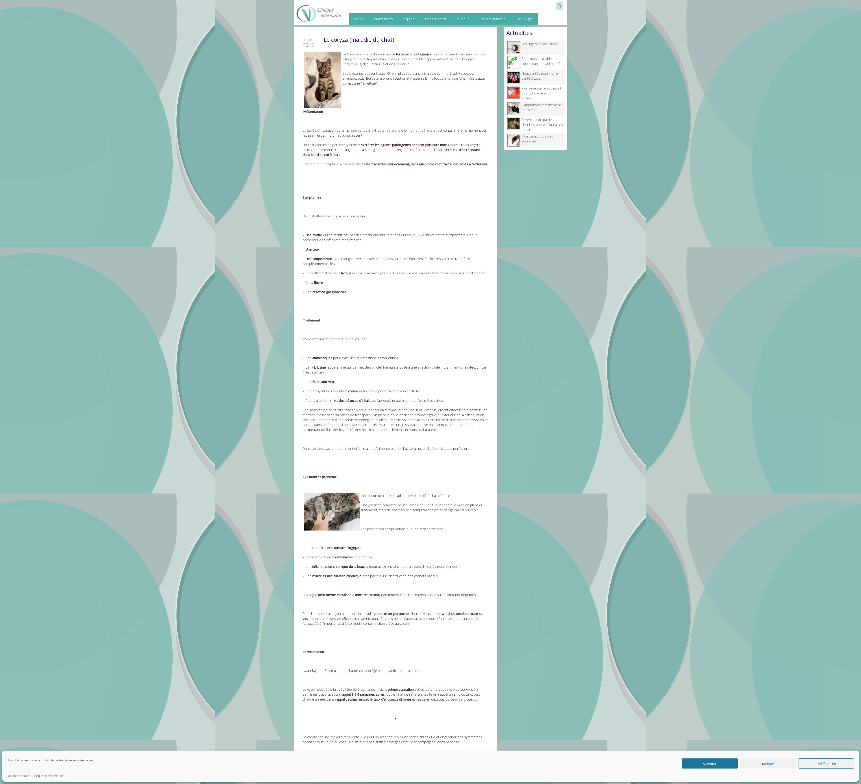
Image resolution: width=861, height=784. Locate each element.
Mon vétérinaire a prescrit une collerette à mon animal (541, 93)
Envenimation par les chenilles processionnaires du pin (542, 124)
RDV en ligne (524, 19)
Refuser (768, 763)
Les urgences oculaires (539, 43)
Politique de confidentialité (48, 776)
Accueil (359, 19)
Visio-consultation (492, 19)
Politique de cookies (18, 776)
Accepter (710, 763)
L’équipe (408, 19)
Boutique (463, 19)
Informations (383, 19)
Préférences (826, 763)
